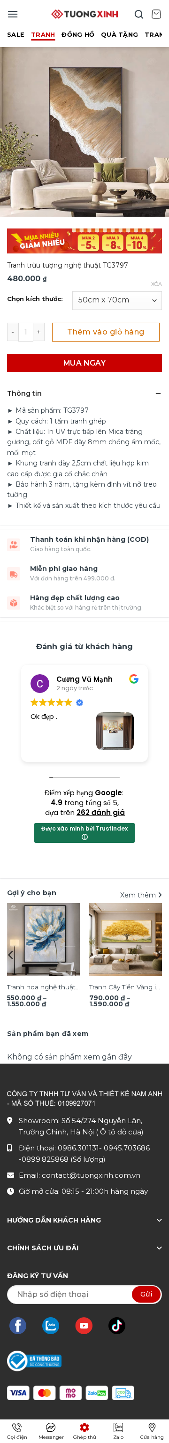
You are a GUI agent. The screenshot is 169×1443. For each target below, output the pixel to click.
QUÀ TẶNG (119, 34)
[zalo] (55, 1326)
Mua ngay (84, 363)
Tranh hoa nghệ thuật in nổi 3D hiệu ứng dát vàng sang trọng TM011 (42, 988)
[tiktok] (121, 1326)
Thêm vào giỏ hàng (105, 331)
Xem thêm (139, 895)
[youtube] (88, 1326)
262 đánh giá (101, 812)
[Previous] (11, 955)
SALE (15, 34)
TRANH (43, 34)
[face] (22, 1326)
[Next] (157, 955)
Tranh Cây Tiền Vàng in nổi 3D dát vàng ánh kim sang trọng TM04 (124, 988)
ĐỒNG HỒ (77, 34)
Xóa (156, 284)
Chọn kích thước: (35, 299)
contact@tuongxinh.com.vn (91, 1175)
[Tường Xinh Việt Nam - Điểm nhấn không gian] (84, 14)
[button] (12, 13)
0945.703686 (127, 1147)
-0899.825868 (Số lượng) (62, 1159)
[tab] (47, 1034)
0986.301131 (78, 1147)
